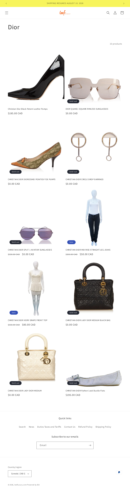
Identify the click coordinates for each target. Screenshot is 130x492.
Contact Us (69, 426)
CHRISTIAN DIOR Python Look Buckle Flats (85, 390)
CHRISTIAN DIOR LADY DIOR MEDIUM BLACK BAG (88, 320)
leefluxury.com (20, 485)
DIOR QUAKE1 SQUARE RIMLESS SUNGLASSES (87, 109)
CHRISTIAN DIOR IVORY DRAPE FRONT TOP (27, 320)
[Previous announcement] (6, 3)
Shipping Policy (103, 426)
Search (22, 426)
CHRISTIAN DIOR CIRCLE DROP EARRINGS (85, 179)
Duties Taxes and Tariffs (49, 426)
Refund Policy (85, 426)
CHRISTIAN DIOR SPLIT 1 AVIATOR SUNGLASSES (30, 250)
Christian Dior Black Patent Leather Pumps (28, 109)
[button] (6, 12)
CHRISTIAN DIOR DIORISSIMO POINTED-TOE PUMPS (31, 179)
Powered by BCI (33, 485)
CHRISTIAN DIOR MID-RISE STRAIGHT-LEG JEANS (88, 250)
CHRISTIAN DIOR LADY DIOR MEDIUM (25, 390)
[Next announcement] (123, 3)
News (31, 426)
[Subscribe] (89, 445)
